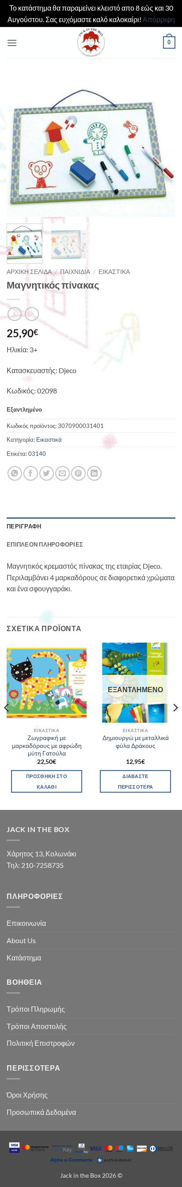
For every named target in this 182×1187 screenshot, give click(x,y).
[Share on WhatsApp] (15, 473)
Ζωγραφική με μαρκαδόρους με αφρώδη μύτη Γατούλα (47, 745)
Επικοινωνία (26, 923)
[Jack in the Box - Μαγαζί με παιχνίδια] (91, 42)
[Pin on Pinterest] (78, 473)
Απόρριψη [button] (159, 19)
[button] (12, 43)
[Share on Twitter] (46, 473)
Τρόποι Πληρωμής (36, 1009)
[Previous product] (31, 314)
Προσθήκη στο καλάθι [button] (46, 781)
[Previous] (21, 146)
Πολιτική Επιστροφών (41, 1043)
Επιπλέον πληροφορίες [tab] (45, 544)
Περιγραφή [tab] (24, 526)
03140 (37, 453)
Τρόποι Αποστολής (37, 1026)
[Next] (161, 146)
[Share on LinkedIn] (94, 473)
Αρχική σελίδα (29, 271)
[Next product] (14, 314)
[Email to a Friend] (62, 473)
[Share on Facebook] (30, 473)
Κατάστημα (24, 957)
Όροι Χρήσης (27, 1095)
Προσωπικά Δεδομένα (41, 1112)
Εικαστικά (114, 271)
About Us (21, 940)
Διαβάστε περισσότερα (135, 781)
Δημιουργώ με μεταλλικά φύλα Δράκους (135, 741)
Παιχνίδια (75, 271)
